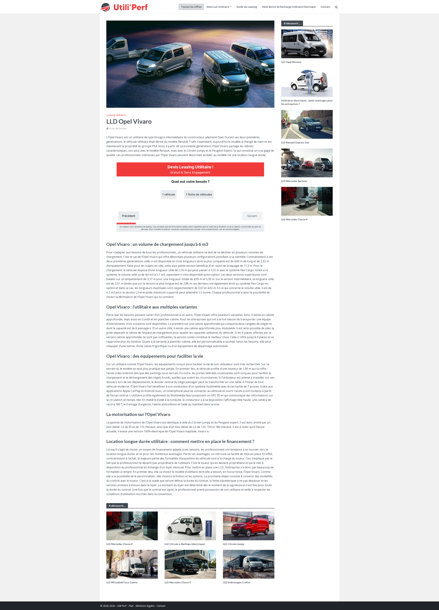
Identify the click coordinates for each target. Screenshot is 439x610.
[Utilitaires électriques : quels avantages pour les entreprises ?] (307, 82)
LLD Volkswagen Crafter (237, 582)
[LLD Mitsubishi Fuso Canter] (132, 564)
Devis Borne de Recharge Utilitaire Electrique (289, 6)
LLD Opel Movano (291, 61)
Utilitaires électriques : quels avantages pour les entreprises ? (307, 102)
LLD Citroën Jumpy (233, 544)
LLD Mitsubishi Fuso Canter (122, 582)
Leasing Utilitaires (116, 115)
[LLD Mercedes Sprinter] (307, 162)
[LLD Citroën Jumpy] (248, 525)
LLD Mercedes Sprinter (294, 181)
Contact (325, 6)
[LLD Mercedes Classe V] (190, 564)
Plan (131, 605)
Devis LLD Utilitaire (218, 6)
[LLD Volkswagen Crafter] (248, 564)
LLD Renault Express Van (295, 142)
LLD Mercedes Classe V (178, 582)
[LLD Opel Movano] (307, 43)
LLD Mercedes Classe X (119, 544)
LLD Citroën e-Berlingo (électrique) (185, 544)
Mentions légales (145, 605)
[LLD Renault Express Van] (307, 124)
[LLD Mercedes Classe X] (132, 525)
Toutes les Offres (191, 6)
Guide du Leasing (246, 6)
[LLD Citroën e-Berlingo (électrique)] (190, 525)
